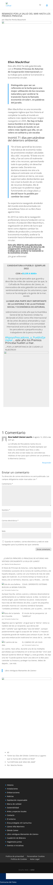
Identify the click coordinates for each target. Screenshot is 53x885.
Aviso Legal (34, 859)
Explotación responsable (17, 800)
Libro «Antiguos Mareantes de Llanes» (20, 670)
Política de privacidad (15, 856)
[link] (25, 338)
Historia (10, 785)
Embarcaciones (13, 792)
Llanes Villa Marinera (15, 826)
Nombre (6, 510)
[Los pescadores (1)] (26, 352)
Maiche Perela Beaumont (15, 19)
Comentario (7, 484)
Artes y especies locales (16, 811)
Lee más (45, 580)
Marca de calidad (14, 804)
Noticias (10, 796)
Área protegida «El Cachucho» (19, 823)
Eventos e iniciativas (15, 845)
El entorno (11, 819)
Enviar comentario (43, 549)
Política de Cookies (19, 859)
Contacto (10, 815)
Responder (46, 462)
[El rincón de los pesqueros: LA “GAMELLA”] (11, 615)
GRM (32, 870)
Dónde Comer (12, 830)
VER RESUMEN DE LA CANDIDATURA (28, 412)
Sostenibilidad (13, 807)
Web (4, 531)
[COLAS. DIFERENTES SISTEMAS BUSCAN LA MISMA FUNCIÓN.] (11, 584)
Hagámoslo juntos (14, 842)
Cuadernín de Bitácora (16, 838)
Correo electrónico (10, 520)
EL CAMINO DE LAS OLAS (32, 642)
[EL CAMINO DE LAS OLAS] (11, 644)
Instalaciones (12, 789)
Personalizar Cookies (36, 856)
